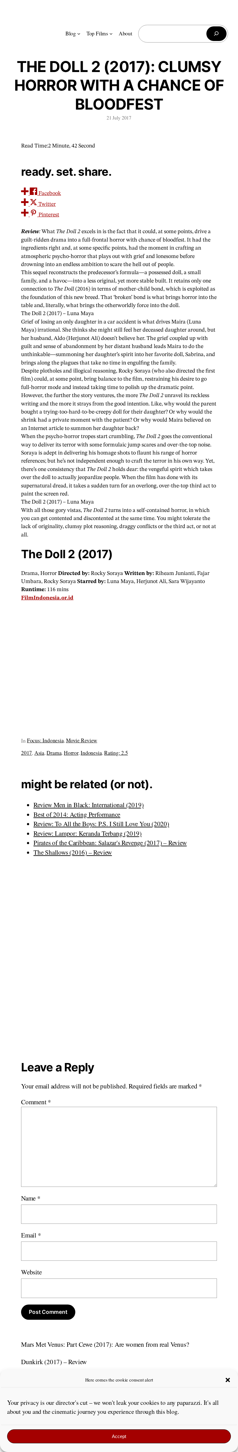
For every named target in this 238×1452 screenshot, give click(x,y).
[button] (228, 1380)
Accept (119, 1436)
